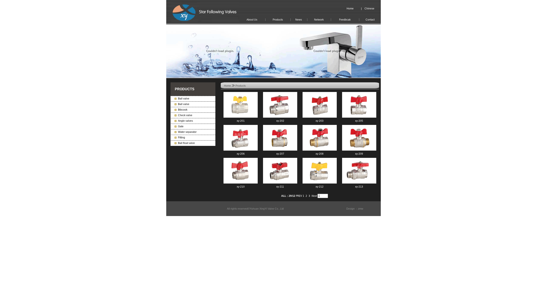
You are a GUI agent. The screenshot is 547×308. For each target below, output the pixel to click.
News (298, 19)
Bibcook (182, 109)
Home (350, 8)
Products (278, 19)
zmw (360, 208)
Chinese (369, 8)
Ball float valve (186, 143)
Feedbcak (345, 19)
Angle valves (185, 120)
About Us (252, 19)
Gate (181, 126)
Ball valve (183, 98)
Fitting (181, 137)
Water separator (187, 131)
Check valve (185, 115)
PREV (299, 195)
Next (314, 195)
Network (319, 19)
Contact (370, 19)
